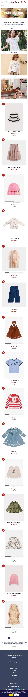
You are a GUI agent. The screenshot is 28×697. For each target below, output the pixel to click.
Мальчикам (14, 53)
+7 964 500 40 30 (14, 686)
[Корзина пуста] (25, 2)
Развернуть (14, 646)
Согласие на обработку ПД (14, 662)
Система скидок (14, 659)
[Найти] (26, 5)
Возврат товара (14, 668)
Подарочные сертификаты (14, 661)
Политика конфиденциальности (14, 655)
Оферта (14, 657)
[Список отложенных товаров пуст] (22, 2)
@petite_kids (22, 689)
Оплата (14, 672)
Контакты (14, 679)
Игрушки (14, 77)
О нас (14, 678)
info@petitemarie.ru (9, 689)
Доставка (14, 670)
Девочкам (14, 28)
